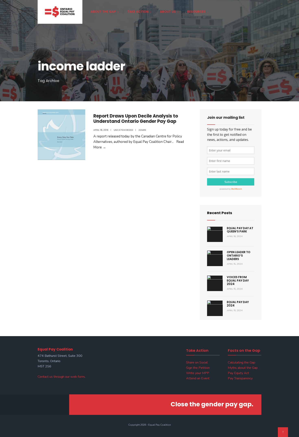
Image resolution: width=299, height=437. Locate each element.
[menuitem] (107, 11)
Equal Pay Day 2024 (238, 304)
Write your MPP (197, 373)
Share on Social (197, 362)
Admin (142, 130)
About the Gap (103, 12)
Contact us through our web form (61, 376)
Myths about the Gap (243, 368)
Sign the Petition (198, 368)
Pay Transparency (240, 378)
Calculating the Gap (241, 362)
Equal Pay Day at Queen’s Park (240, 230)
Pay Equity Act (238, 373)
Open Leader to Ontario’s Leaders (238, 255)
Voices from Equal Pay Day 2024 (238, 280)
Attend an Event (198, 378)
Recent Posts (219, 212)
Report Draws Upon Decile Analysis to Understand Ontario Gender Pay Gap (135, 118)
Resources (196, 12)
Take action (137, 12)
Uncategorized (123, 130)
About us (168, 12)
